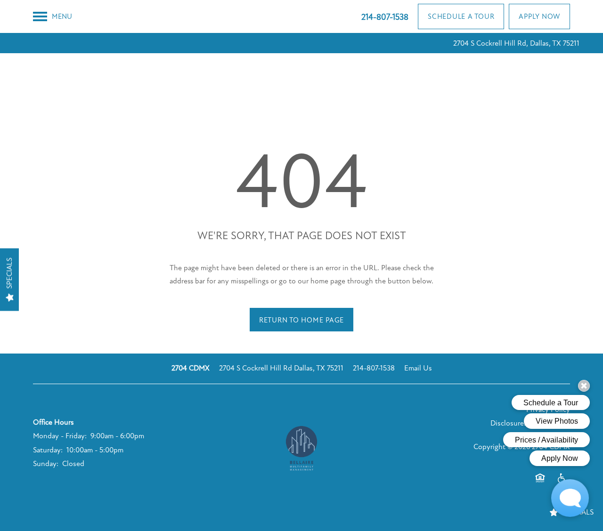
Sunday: (45, 463)
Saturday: (48, 450)
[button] (461, 16)
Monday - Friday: (60, 436)
